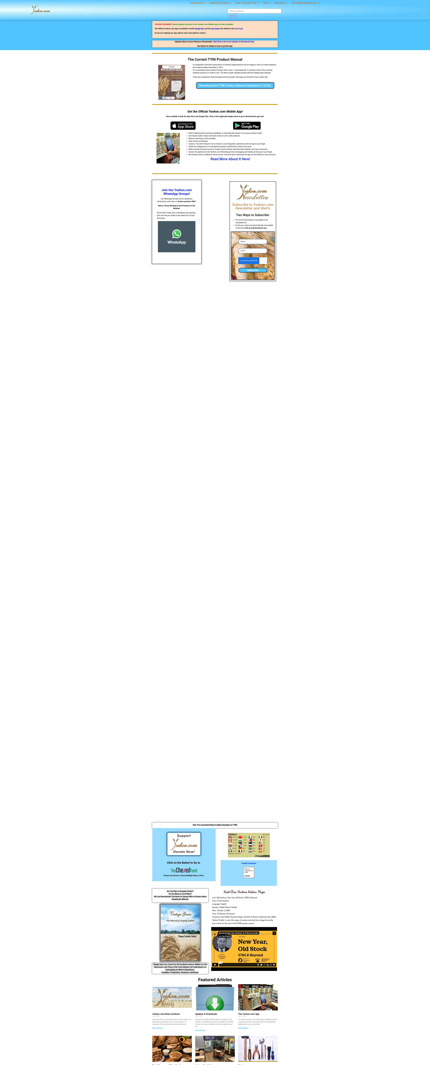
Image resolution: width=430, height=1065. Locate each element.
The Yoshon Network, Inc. (304, 3)
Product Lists (196, 3)
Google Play (199, 29)
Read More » (157, 1028)
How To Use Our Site (245, 3)
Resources (279, 3)
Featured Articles (215, 979)
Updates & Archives (219, 3)
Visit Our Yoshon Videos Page (244, 891)
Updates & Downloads (206, 1014)
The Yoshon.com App (248, 1014)
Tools (265, 3)
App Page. (239, 29)
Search (232, 16)
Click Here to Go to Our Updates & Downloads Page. (234, 42)
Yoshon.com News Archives (166, 1014)
